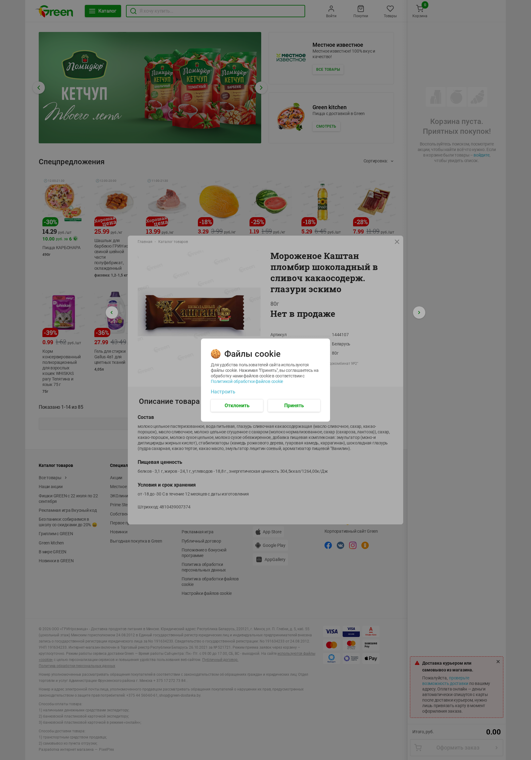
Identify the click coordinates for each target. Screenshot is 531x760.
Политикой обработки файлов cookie (247, 381)
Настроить (223, 391)
